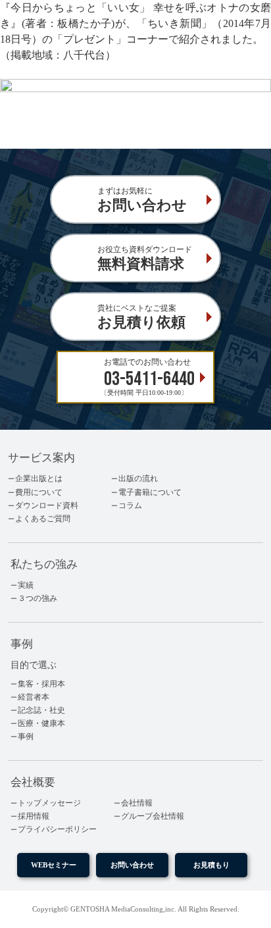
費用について (38, 492)
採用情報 (33, 816)
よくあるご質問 (42, 518)
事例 (26, 736)
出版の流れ (138, 478)
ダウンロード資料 (46, 505)
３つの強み (37, 598)
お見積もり (211, 865)
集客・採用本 (41, 683)
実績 (26, 585)
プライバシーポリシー (57, 829)
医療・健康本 (41, 723)
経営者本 (33, 697)
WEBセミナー (53, 865)
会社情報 (137, 803)
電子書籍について (150, 492)
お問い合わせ (132, 865)
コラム (130, 505)
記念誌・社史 (41, 710)
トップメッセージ (49, 803)
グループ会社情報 (152, 816)
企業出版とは (38, 478)
